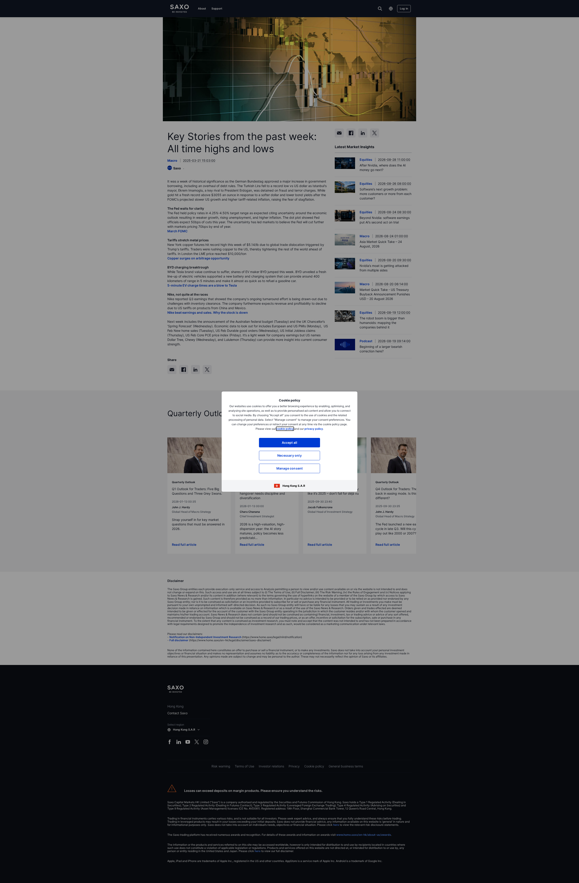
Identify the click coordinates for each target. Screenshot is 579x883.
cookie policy (285, 428)
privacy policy (313, 428)
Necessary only (289, 455)
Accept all (289, 442)
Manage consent (289, 468)
